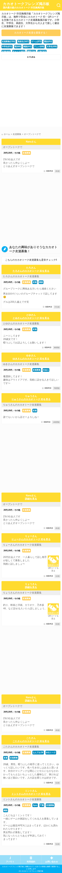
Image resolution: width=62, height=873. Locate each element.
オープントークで (12, 147)
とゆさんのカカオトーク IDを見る (31, 318)
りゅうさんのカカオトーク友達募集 (22, 404)
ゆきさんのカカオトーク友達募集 (21, 364)
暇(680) (18, 46)
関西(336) (31, 51)
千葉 (42, 805)
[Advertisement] (31, 94)
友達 (35, 282)
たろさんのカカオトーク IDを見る (31, 271)
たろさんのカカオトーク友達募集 (21, 276)
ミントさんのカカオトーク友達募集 (22, 799)
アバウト (10, 862)
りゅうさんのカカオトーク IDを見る (31, 399)
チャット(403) (19, 51)
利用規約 (31, 862)
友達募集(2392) (8, 41)
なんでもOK (38, 752)
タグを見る (31, 57)
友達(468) (6, 51)
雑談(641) (27, 46)
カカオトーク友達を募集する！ (31, 32)
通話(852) (48, 41)
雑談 (41, 282)
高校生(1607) (23, 41)
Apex (35, 805)
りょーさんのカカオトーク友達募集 (22, 545)
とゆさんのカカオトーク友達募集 (21, 323)
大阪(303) (42, 51)
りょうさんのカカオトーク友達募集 (22, 592)
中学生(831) (7, 46)
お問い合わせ (51, 862)
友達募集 (26, 153)
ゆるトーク (51, 752)
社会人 (46, 370)
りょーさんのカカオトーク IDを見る (31, 539)
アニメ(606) (39, 46)
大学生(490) (52, 46)
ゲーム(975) (36, 41)
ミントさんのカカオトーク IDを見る (31, 794)
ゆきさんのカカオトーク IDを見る (31, 358)
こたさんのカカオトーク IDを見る (31, 741)
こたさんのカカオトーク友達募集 (21, 746)
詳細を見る (31, 498)
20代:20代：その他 (12, 153)
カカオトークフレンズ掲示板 (26, 5)
